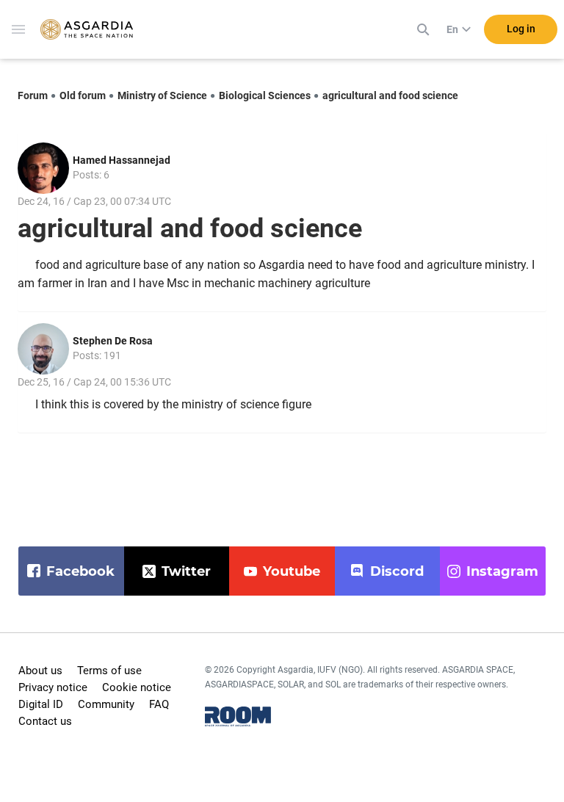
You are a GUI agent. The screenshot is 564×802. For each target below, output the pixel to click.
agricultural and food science (390, 95)
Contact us (45, 721)
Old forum (82, 95)
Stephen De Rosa (113, 341)
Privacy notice (52, 687)
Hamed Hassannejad (121, 160)
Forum (33, 95)
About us (40, 670)
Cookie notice (136, 687)
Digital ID (40, 704)
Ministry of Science (162, 95)
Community (106, 704)
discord (397, 571)
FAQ (159, 704)
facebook (80, 571)
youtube (291, 571)
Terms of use (109, 670)
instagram (502, 571)
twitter (186, 571)
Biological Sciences (265, 95)
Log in (521, 29)
